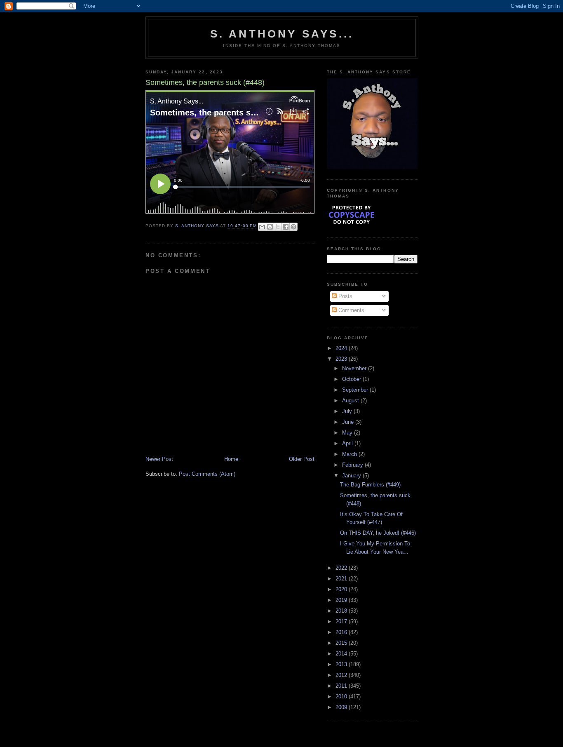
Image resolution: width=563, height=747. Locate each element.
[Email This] (262, 227)
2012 (342, 675)
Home (231, 459)
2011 (342, 686)
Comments (350, 310)
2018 (342, 611)
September (356, 390)
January (352, 475)
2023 (342, 359)
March (350, 454)
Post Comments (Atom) (207, 474)
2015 (342, 643)
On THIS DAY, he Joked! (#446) (378, 533)
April (348, 443)
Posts (344, 296)
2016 (342, 632)
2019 (342, 600)
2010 (342, 696)
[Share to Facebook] (286, 227)
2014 (342, 654)
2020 (342, 589)
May (348, 433)
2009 (342, 707)
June (348, 422)
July (348, 411)
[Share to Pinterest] (293, 227)
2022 (342, 568)
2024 (342, 348)
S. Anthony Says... (282, 34)
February (353, 465)
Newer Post (159, 459)
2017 (342, 621)
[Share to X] (278, 227)
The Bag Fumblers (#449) (370, 485)
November (355, 368)
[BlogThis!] (270, 227)
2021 (342, 579)
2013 (342, 664)
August (351, 400)
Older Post (301, 459)
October (352, 379)
